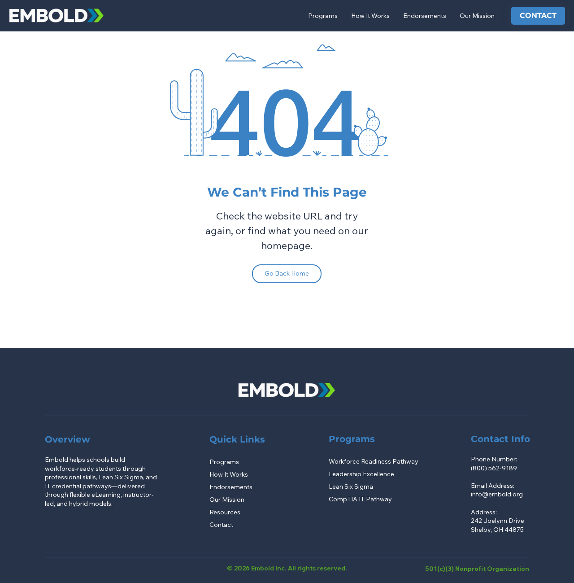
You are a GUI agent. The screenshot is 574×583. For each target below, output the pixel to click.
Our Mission (226, 499)
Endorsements (230, 487)
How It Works (228, 474)
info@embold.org (497, 494)
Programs (224, 462)
